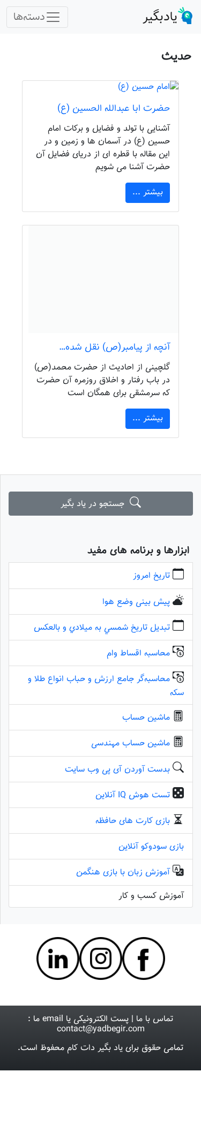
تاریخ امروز (151, 576)
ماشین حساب (146, 717)
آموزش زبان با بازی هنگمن (123, 872)
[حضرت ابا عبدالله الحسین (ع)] (101, 87)
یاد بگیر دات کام (95, 1048)
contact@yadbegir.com (101, 1029)
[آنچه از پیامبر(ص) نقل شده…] (101, 279)
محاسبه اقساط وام (138, 653)
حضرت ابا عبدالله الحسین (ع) (113, 108)
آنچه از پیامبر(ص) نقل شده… (114, 347)
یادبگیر (160, 17)
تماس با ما (154, 1019)
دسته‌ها (29, 17)
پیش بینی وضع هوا (136, 602)
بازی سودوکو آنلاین (151, 847)
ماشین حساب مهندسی (130, 743)
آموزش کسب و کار (151, 896)
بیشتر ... (147, 192)
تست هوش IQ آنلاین (132, 795)
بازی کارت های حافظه (132, 821)
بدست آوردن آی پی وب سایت (117, 769)
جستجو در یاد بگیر (95, 504)
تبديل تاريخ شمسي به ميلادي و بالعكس (102, 628)
